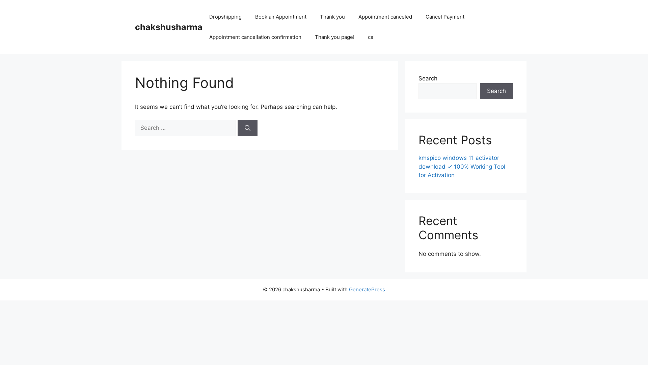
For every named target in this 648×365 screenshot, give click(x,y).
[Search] (248, 128)
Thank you (332, 17)
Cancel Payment (445, 17)
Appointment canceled (385, 17)
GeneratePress (367, 289)
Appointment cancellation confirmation (255, 37)
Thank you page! (334, 37)
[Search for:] (186, 127)
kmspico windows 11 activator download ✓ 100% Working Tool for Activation (461, 166)
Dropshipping (225, 17)
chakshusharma (168, 27)
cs (370, 37)
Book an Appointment (280, 17)
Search (427, 78)
